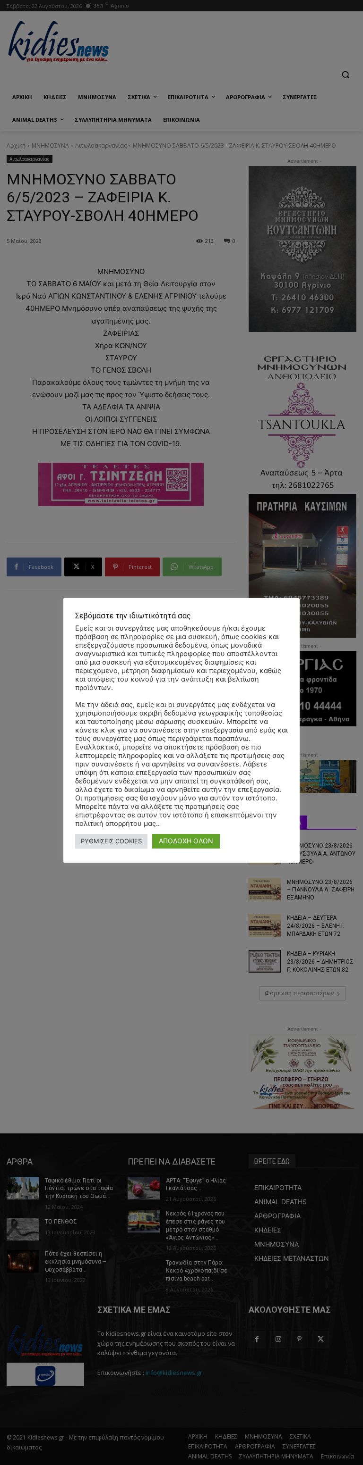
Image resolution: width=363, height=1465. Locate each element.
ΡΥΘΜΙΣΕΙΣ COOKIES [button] (111, 841)
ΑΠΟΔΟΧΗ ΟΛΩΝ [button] (186, 841)
